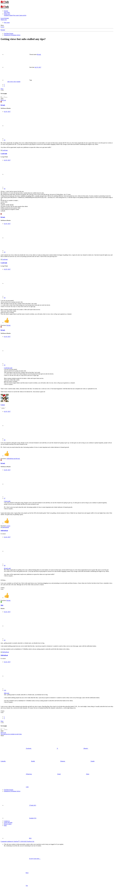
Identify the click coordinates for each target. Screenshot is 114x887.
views (11, 81)
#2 (4, 188)
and (13, 458)
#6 (4, 440)
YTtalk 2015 (32, 805)
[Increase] (5, 97)
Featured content (8, 15)
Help (5, 825)
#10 (5, 690)
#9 (4, 640)
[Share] (16, 125)
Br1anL (39, 54)
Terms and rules (8, 822)
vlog (14, 81)
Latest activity (22, 15)
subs (8, 81)
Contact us (7, 821)
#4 (4, 297)
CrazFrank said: (8, 368)
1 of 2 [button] (2, 90)
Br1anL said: (7, 568)
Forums (6, 11)
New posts (7, 12)
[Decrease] (6, 97)
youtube (18, 81)
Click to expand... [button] (8, 384)
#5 (4, 365)
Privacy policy (8, 824)
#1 (4, 140)
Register (3, 30)
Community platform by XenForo (17, 841)
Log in (2, 27)
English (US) (32, 818)
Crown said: (7, 501)
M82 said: (6, 693)
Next (2, 88)
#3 (4, 252)
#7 (4, 498)
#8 (4, 565)
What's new (7, 14)
